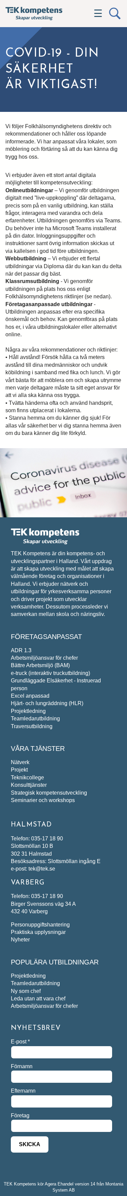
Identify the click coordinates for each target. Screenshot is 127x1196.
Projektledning (28, 711)
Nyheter (20, 939)
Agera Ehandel (59, 1184)
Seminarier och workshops (43, 800)
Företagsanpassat (46, 636)
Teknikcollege (27, 777)
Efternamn (23, 1091)
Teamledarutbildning (35, 718)
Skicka (29, 1144)
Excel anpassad (30, 696)
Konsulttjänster (29, 785)
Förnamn (22, 1066)
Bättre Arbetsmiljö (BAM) (40, 665)
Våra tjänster (38, 748)
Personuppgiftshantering (40, 925)
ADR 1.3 (21, 650)
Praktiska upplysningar (38, 932)
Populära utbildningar (55, 962)
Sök (115, 13)
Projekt (19, 770)
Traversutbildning (31, 726)
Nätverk (20, 762)
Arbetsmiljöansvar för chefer (44, 658)
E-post (20, 1041)
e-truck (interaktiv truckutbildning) (50, 673)
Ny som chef (26, 991)
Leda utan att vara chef (38, 998)
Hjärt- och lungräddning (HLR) (47, 703)
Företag (20, 1115)
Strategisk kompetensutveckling (49, 793)
